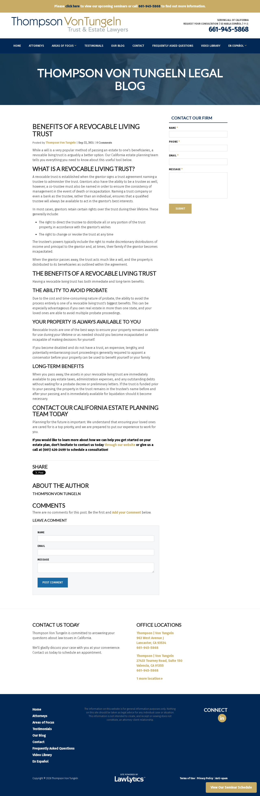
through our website (120, 445)
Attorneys (36, 46)
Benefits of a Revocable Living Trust (86, 130)
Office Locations (158, 625)
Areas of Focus (63, 46)
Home (17, 46)
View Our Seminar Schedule (231, 787)
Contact (138, 46)
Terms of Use (187, 778)
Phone (174, 141)
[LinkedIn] (222, 718)
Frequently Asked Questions (172, 46)
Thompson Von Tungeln (61, 142)
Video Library (210, 46)
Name (41, 532)
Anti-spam (221, 778)
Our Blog (118, 46)
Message (43, 559)
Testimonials (93, 46)
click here (72, 6)
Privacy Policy (205, 778)
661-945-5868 (149, 6)
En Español (236, 46)
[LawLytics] (130, 778)
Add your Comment (126, 512)
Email (41, 546)
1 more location (148, 678)
